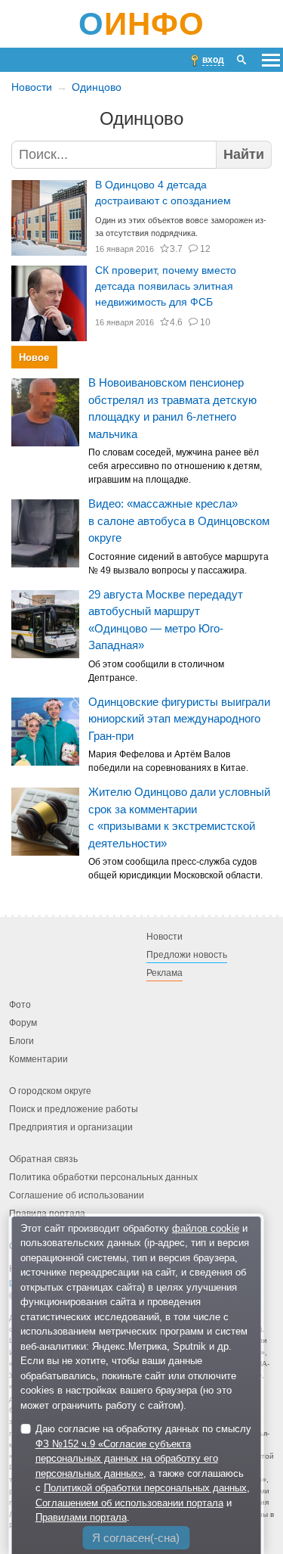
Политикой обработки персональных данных (145, 1487)
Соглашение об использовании (76, 1196)
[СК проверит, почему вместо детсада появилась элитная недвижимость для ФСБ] (49, 303)
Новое (34, 357)
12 (205, 249)
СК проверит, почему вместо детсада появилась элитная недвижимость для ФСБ (165, 286)
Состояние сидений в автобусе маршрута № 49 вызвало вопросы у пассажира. (178, 564)
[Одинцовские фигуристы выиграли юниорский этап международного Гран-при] (45, 732)
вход (213, 59)
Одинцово (97, 87)
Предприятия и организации (71, 1128)
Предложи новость (186, 955)
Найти (243, 154)
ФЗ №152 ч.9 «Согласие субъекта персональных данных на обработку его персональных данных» (126, 1458)
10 (205, 322)
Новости (31, 87)
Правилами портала (81, 1517)
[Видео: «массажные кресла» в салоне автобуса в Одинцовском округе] (45, 533)
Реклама (164, 973)
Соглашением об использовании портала (129, 1503)
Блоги (21, 1042)
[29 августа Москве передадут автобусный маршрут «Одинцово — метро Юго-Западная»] (45, 624)
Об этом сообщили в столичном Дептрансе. (156, 671)
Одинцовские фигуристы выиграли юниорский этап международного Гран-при (179, 718)
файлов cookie (205, 1228)
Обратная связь (43, 1160)
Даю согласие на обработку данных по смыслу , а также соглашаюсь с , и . (143, 1473)
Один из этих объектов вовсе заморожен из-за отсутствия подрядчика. (180, 227)
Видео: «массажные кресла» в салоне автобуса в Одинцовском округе (178, 521)
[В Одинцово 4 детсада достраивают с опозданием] (49, 218)
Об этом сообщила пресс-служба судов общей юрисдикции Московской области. (175, 869)
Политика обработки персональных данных (103, 1178)
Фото (20, 1005)
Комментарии (38, 1060)
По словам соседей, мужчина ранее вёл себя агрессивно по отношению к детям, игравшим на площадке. (175, 467)
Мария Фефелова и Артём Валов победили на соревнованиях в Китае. (168, 762)
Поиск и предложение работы (73, 1110)
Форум (23, 1023)
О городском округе (50, 1091)
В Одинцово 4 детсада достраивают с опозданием (163, 193)
